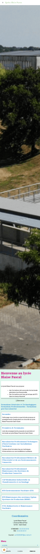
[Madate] (20, 551)
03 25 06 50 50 (24, 529)
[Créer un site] (7, 551)
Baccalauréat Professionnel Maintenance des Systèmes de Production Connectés (15, 471)
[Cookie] (4, 550)
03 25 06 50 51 (21, 531)
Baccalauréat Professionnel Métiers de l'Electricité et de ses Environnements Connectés (19, 460)
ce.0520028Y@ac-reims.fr (22, 535)
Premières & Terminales (13, 428)
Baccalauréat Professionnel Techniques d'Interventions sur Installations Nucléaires (20, 444)
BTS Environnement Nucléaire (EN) (18, 491)
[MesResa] (32, 551)
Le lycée (4, 545)
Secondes (6, 414)
